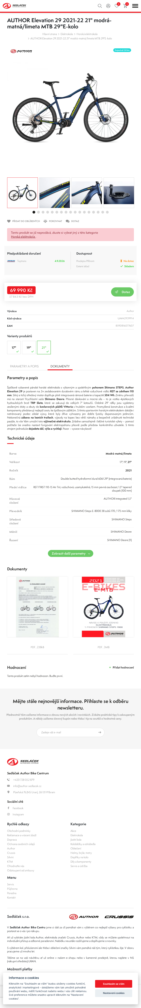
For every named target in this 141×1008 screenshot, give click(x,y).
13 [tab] (89, 212)
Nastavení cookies (113, 993)
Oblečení (75, 848)
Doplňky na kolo (79, 857)
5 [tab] (52, 212)
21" (44, 347)
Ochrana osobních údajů (21, 844)
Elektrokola (67, 34)
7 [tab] (61, 212)
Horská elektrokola (87, 34)
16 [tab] (102, 212)
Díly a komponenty (80, 861)
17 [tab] (107, 212)
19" (29, 347)
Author (11, 848)
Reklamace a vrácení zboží (21, 835)
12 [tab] (84, 212)
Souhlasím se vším (113, 983)
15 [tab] (98, 212)
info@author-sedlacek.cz (27, 786)
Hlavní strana (49, 34)
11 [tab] (79, 212)
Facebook (18, 808)
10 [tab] (75, 212)
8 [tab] (66, 212)
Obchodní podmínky (18, 831)
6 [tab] (56, 212)
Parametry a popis (24, 366)
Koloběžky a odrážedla (82, 844)
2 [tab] (38, 212)
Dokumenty (60, 366)
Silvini (10, 857)
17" (14, 347)
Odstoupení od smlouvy (20, 870)
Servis (10, 884)
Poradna (11, 893)
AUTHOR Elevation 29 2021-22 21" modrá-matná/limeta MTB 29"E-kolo (71, 38)
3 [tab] (43, 212)
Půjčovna (12, 888)
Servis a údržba (78, 866)
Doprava (12, 839)
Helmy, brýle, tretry (81, 853)
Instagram (18, 814)
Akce (73, 831)
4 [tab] (47, 212)
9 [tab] (70, 212)
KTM (10, 861)
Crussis (11, 853)
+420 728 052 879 (23, 779)
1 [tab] (33, 212)
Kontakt (11, 897)
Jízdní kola (75, 839)
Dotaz (126, 292)
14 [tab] (93, 212)
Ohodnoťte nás (15, 866)
